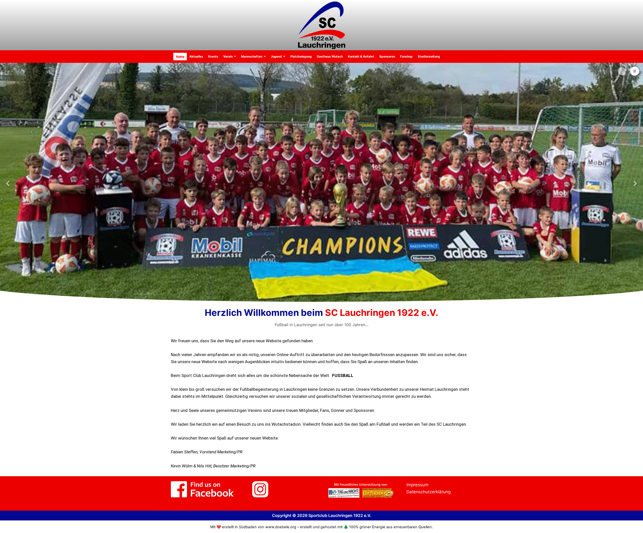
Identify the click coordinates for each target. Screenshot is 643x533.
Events (213, 56)
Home (180, 56)
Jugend (276, 56)
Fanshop (406, 56)
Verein (228, 56)
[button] (634, 71)
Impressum (417, 484)
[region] (321, 183)
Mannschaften (251, 56)
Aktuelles (196, 56)
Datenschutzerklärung (428, 491)
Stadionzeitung (429, 56)
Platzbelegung (301, 56)
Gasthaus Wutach (330, 56)
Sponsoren (387, 56)
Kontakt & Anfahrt (361, 56)
